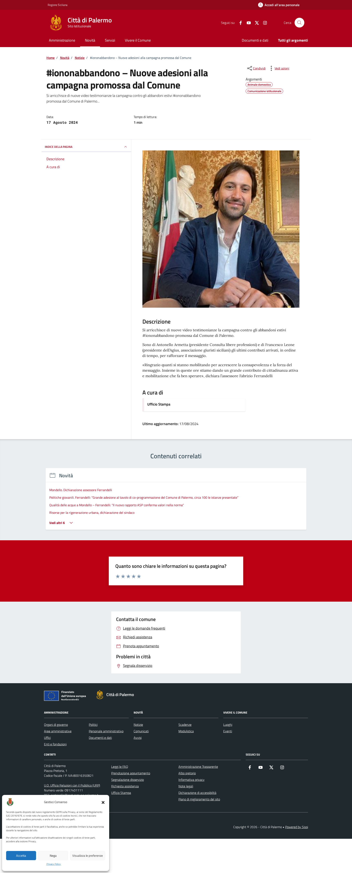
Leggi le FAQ (119, 766)
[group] (176, 501)
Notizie (138, 724)
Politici (93, 724)
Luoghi (227, 724)
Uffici (47, 737)
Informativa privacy (191, 779)
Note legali (185, 786)
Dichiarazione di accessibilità (197, 792)
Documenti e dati (255, 40)
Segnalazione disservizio (127, 779)
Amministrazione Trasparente (198, 766)
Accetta (21, 855)
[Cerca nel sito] (299, 23)
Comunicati (141, 731)
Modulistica (186, 731)
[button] (103, 802)
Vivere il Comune (138, 40)
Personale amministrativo (106, 731)
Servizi (110, 40)
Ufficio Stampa (158, 404)
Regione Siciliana (57, 5)
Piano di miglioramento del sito (199, 799)
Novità (90, 40)
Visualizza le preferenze (87, 855)
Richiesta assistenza (125, 786)
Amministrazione (62, 40)
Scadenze (184, 724)
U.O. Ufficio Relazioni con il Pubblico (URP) (72, 785)
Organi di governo (56, 724)
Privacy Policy (53, 864)
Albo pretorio (187, 773)
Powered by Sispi (296, 826)
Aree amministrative (58, 731)
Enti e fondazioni (55, 744)
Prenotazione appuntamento (130, 773)
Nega (53, 855)
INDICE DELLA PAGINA (58, 147)
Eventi (227, 731)
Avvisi (138, 737)
